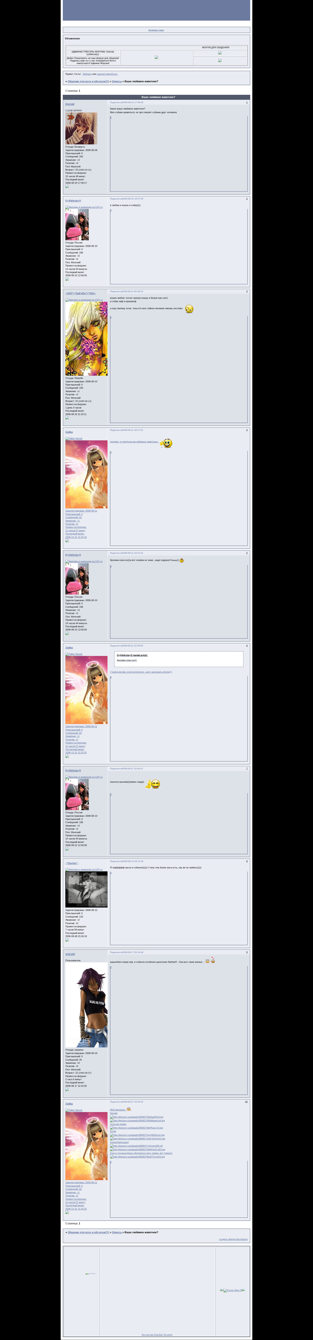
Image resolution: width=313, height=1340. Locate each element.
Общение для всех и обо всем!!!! (88, 81)
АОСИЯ (70, 954)
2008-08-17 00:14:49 (132, 952)
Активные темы (156, 30)
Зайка (69, 432)
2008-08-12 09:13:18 (132, 861)
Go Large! (168, 1335)
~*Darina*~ (72, 863)
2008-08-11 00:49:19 (132, 291)
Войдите (87, 74)
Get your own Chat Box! (152, 1335)
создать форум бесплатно (233, 1239)
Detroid (69, 104)
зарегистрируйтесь (107, 74)
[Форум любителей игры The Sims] (221, 1290)
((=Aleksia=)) (73, 200)
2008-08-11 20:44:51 (132, 768)
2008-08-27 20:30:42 (132, 1102)
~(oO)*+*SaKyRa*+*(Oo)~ (80, 293)
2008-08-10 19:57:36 (132, 199)
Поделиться (116, 102)
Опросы (117, 81)
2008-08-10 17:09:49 (132, 102)
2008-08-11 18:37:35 (132, 430)
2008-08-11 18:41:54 (132, 553)
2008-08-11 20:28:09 (132, 645)
